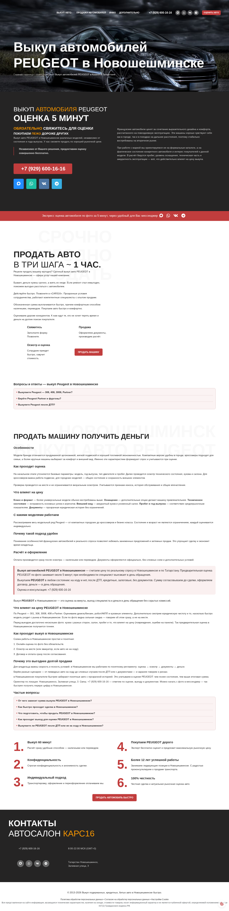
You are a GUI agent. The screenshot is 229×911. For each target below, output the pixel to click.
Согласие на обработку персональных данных (127, 899)
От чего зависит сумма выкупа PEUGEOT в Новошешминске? (55, 700)
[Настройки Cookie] (222, 904)
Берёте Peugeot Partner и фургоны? (39, 398)
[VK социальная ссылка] (190, 12)
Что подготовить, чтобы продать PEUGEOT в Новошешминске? (56, 713)
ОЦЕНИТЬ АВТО (211, 13)
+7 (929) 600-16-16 (160, 12)
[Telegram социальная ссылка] (196, 12)
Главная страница (24, 74)
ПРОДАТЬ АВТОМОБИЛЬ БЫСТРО (114, 797)
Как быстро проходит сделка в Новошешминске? (48, 707)
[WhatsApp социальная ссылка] (183, 12)
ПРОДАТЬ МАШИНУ (88, 352)
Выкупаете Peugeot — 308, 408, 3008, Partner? (45, 392)
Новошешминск (44, 74)
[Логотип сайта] (25, 12)
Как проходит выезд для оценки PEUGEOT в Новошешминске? (56, 719)
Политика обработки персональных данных (82, 899)
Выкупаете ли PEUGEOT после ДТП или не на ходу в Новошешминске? (60, 725)
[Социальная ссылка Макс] (177, 12)
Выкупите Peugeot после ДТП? (36, 404)
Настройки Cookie (160, 899)
